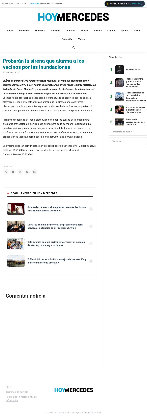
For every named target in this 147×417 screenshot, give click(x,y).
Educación (67, 39)
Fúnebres (40, 30)
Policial (84, 30)
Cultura (111, 30)
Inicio (10, 30)
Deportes (70, 30)
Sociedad (55, 30)
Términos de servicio (17, 391)
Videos (81, 39)
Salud (137, 30)
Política (98, 30)
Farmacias (24, 30)
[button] (74, 47)
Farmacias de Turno (122, 131)
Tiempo (124, 30)
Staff (8, 387)
